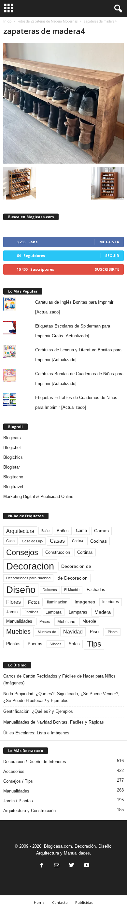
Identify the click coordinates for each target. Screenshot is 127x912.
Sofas (74, 644)
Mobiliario (66, 621)
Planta (113, 632)
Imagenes (85, 601)
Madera (102, 612)
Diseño (20, 589)
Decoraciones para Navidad (28, 578)
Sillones (55, 644)
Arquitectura (20, 531)
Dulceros (50, 590)
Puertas (35, 644)
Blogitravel (13, 486)
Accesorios (13, 771)
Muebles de (47, 632)
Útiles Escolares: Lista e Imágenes (36, 732)
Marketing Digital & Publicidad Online (38, 496)
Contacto (60, 902)
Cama (81, 530)
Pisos (95, 632)
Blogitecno (13, 476)
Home (39, 902)
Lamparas (78, 612)
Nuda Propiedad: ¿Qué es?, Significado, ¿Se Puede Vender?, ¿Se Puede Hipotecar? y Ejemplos (61, 697)
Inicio (7, 21)
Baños (63, 530)
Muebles (18, 631)
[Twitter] (71, 865)
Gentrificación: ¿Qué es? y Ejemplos (38, 711)
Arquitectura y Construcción (29, 810)
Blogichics (13, 457)
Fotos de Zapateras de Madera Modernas (48, 21)
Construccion (57, 552)
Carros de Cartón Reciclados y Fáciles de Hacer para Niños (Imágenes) (59, 679)
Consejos (22, 552)
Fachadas (96, 589)
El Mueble (71, 590)
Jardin (12, 612)
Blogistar (11, 467)
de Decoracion (73, 578)
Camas (101, 530)
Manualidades (19, 621)
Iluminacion (57, 602)
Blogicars (12, 437)
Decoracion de (76, 566)
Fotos (34, 602)
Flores (13, 602)
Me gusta (109, 241)
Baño (45, 531)
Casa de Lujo (32, 541)
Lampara (54, 612)
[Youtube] (86, 865)
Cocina (77, 541)
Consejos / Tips (18, 781)
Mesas (44, 621)
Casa (10, 541)
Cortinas (85, 552)
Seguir (112, 255)
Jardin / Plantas (18, 800)
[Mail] (56, 865)
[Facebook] (41, 865)
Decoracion (30, 566)
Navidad (73, 631)
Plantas (13, 643)
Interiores (110, 602)
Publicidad (84, 902)
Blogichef (12, 447)
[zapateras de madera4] (63, 103)
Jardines (31, 612)
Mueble (89, 621)
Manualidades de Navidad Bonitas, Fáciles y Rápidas (53, 722)
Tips (94, 643)
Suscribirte (107, 269)
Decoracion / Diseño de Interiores (34, 761)
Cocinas (98, 541)
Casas (57, 541)
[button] (117, 9)
